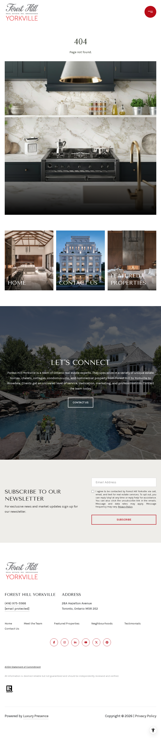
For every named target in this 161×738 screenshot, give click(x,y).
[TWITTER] (96, 642)
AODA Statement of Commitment (23, 667)
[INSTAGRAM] (65, 642)
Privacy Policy (125, 506)
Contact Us (12, 628)
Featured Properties (67, 623)
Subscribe (124, 519)
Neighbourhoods (102, 623)
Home (8, 623)
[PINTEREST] (107, 642)
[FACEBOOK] (54, 642)
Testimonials (132, 623)
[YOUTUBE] (86, 642)
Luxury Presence (35, 716)
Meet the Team (33, 623)
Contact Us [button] (81, 402)
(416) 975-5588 (15, 603)
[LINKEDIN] (75, 642)
